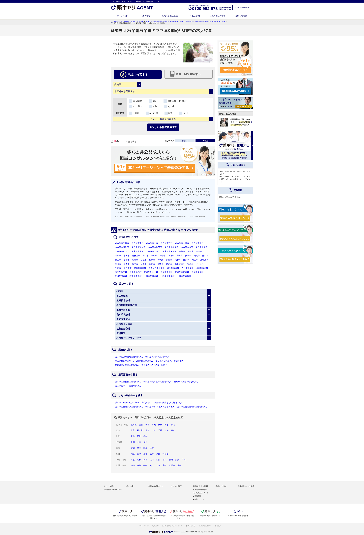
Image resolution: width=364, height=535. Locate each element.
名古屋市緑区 (137, 251)
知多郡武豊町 (121, 276)
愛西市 (161, 264)
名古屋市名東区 (153, 251)
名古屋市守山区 (122, 251)
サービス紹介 (123, 16)
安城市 (188, 256)
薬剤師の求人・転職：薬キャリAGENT (128, 21)
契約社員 (153, 113)
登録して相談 (241, 16)
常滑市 (127, 260)
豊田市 (180, 256)
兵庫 (139, 454)
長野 (145, 442)
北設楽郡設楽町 (151, 276)
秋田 (160, 424)
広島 (152, 459)
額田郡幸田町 (135, 276)
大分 (158, 465)
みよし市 (200, 264)
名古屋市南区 (201, 247)
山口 (158, 459)
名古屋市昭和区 (122, 247)
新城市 (161, 260)
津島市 (154, 256)
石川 (139, 436)
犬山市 (118, 260)
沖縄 (179, 465)
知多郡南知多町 (182, 272)
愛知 (133, 448)
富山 (133, 436)
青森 (141, 424)
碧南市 (163, 256)
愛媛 (177, 459)
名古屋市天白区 (169, 251)
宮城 (154, 424)
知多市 (186, 260)
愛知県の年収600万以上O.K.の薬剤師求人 (133, 403)
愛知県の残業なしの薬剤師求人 (168, 403)
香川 (171, 459)
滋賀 (152, 454)
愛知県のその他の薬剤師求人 (154, 365)
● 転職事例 (197, 496)
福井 (145, 436)
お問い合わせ (191, 526)
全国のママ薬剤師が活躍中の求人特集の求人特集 (164, 21)
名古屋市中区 (197, 243)
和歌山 (165, 454)
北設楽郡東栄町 (167, 276)
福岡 (133, 465)
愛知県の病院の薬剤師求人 (157, 357)
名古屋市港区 (187, 247)
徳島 (165, 459)
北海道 (134, 424)
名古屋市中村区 (182, 243)
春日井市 (136, 256)
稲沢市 (152, 260)
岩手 (147, 424)
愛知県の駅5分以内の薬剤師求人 (159, 407)
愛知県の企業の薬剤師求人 (127, 365)
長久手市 (128, 268)
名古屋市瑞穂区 (138, 247)
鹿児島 (172, 465)
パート (186, 113)
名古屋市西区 (166, 243)
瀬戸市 (118, 256)
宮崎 (165, 465)
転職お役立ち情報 (218, 16)
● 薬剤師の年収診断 (200, 489)
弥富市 (190, 264)
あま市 (118, 268)
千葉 (147, 430)
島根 (139, 459)
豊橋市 (182, 251)
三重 (152, 448)
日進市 (144, 264)
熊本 (152, 465)
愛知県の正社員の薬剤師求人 (128, 382)
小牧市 (144, 260)
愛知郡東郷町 (140, 268)
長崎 (145, 465)
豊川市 (146, 256)
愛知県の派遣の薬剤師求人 (186, 382)
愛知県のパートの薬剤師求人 (128, 386)
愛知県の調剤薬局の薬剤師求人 (129, 357)
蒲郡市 (205, 256)
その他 (170, 106)
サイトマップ (144, 526)
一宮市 (199, 251)
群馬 (166, 430)
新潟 (133, 442)
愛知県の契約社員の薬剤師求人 (157, 382)
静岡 (139, 448)
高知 (184, 459)
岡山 (145, 459)
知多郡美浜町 (197, 272)
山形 (166, 424)
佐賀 (139, 465)
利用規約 (155, 526)
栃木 (173, 430)
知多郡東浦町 (166, 272)
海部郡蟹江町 (121, 272)
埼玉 (154, 430)
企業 (154, 106)
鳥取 (133, 459)
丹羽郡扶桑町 (188, 268)
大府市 (178, 260)
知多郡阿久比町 (151, 272)
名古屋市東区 (137, 243)
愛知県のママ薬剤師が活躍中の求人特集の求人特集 (205, 21)
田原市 (152, 264)
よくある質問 (194, 16)
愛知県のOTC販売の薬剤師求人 (170, 361)
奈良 (158, 454)
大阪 (133, 454)
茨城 (160, 430)
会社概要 (218, 526)
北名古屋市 (180, 264)
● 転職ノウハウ (198, 499)
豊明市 (135, 264)
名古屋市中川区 (171, 247)
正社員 (136, 113)
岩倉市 (127, 264)
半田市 (127, 256)
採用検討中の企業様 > (242, 7)
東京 (133, 430)
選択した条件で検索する (163, 127)
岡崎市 (191, 251)
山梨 (139, 442)
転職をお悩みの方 (170, 16)
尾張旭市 (204, 260)
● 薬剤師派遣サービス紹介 (113, 489)
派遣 (170, 113)
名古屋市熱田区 (155, 247)
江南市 (135, 260)
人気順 (205, 141)
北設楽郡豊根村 (184, 276)
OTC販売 (137, 106)
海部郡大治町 (202, 268)
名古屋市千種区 (122, 243)
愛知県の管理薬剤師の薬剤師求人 (192, 407)
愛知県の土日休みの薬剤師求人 (129, 407)
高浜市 (118, 264)
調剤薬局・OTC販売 (177, 101)
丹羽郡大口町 (173, 268)
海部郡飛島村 (135, 272)
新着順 (185, 141)
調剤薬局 (137, 101)
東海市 (169, 260)
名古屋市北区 (152, 243)
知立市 (195, 260)
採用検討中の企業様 (246, 486)
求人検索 (146, 16)
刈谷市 (171, 256)
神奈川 (140, 430)
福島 (173, 424)
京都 (145, 454)
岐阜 (145, 448)
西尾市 (197, 256)
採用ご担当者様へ (205, 526)
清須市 (169, 264)
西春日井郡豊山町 (157, 268)
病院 (154, 101)
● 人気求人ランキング (201, 493)
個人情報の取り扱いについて (172, 526)
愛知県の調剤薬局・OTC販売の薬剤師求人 (134, 361)
